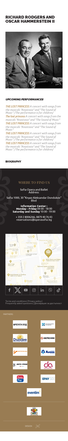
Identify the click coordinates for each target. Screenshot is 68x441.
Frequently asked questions (19, 303)
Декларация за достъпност (48, 303)
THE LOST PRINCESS (17, 106)
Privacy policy (34, 301)
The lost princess (15, 116)
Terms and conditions (15, 301)
